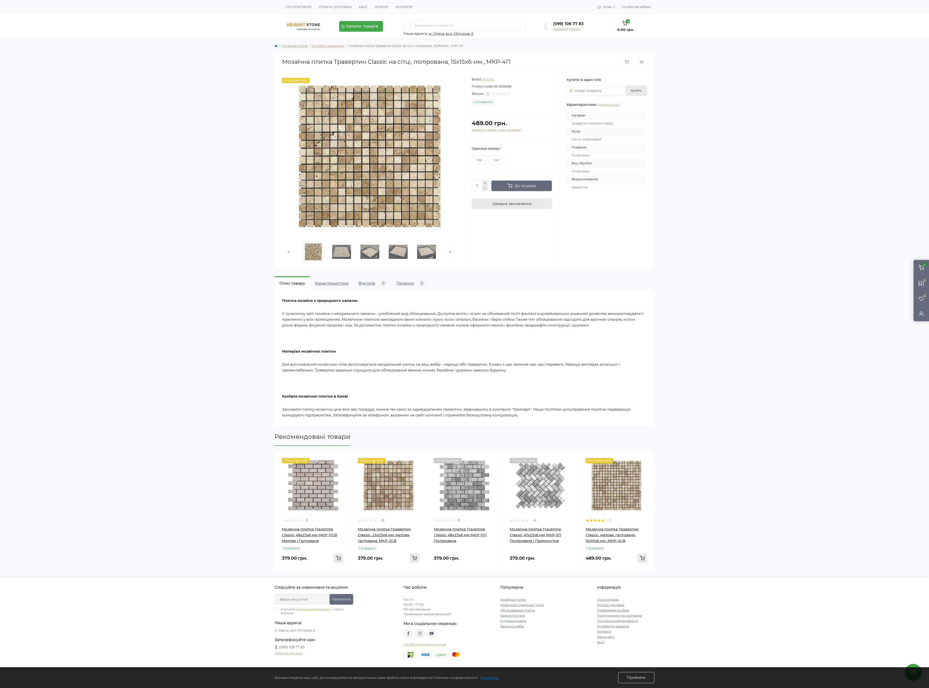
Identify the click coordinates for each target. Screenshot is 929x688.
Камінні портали (512, 615)
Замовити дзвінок (566, 29)
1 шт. (497, 160)
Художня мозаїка (513, 621)
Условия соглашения (613, 626)
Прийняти (636, 677)
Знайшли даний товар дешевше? (497, 130)
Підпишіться (341, 599)
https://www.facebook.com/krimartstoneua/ (408, 633)
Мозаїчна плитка (295, 46)
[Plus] (485, 183)
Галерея (381, 7)
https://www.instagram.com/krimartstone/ (420, 633)
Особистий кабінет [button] (636, 7)
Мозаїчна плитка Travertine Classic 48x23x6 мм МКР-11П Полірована (460, 535)
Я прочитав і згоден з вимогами (312, 611)
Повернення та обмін (613, 610)
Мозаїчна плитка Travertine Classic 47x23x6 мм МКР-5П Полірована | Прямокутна (535, 535)
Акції (363, 7)
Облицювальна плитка (517, 610)
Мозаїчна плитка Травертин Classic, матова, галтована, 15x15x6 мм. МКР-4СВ (612, 535)
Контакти (404, 7)
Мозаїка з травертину (328, 46)
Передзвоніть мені (288, 653)
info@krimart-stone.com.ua (425, 644)
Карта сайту (606, 637)
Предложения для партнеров (619, 615)
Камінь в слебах (512, 626)
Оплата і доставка (335, 7)
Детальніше (489, 678)
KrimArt (488, 79)
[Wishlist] (343, 458)
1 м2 (479, 160)
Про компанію (298, 7)
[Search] (409, 25)
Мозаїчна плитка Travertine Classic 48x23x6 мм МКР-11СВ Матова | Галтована (309, 535)
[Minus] (485, 188)
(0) (487, 93)
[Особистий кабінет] (921, 313)
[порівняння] (641, 62)
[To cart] (338, 558)
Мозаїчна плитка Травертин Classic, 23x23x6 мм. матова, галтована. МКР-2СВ (384, 535)
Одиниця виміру (487, 148)
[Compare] (343, 467)
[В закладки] (627, 62)
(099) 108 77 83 (568, 24)
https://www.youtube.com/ (431, 633)
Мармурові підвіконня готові (522, 605)
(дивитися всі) (609, 105)
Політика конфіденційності (313, 609)
